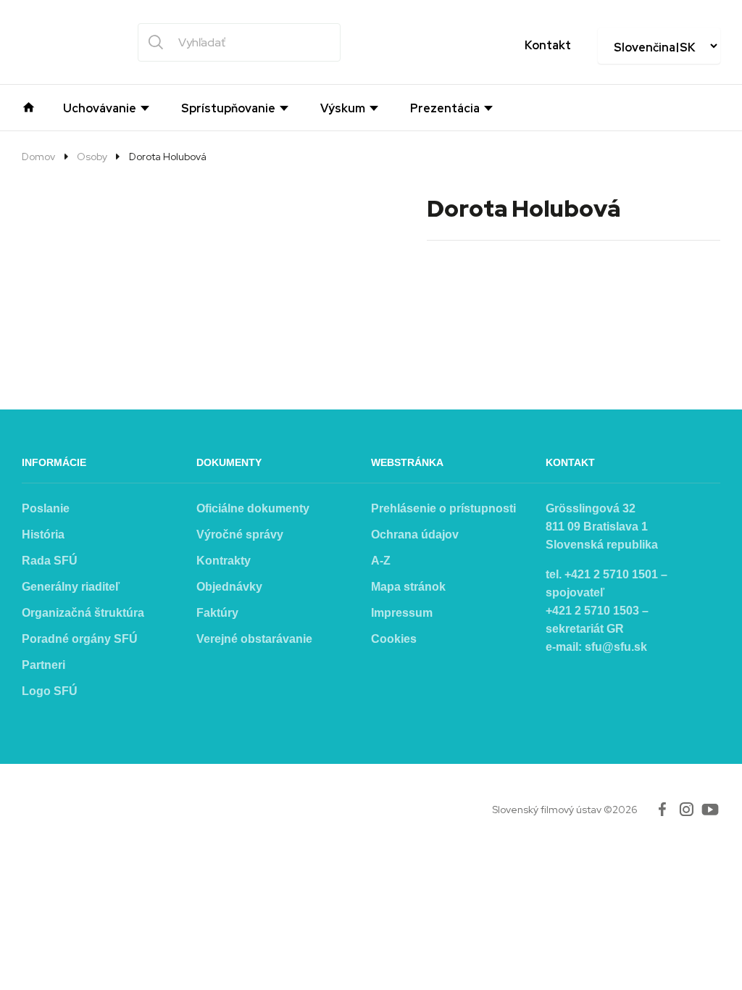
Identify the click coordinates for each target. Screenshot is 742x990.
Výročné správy (239, 534)
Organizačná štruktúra (83, 613)
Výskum (342, 108)
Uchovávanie (99, 108)
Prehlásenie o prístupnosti (443, 508)
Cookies (394, 639)
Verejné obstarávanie (254, 639)
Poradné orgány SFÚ (80, 639)
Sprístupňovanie (228, 108)
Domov (38, 156)
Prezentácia (445, 108)
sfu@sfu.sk (616, 647)
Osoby (92, 156)
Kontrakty (223, 560)
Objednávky (229, 587)
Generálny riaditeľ (71, 587)
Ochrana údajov (415, 534)
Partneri (43, 665)
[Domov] (29, 106)
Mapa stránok (408, 587)
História (43, 534)
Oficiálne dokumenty (252, 508)
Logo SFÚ (50, 691)
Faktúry (217, 613)
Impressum (402, 613)
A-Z (381, 560)
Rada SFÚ (50, 560)
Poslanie (46, 508)
